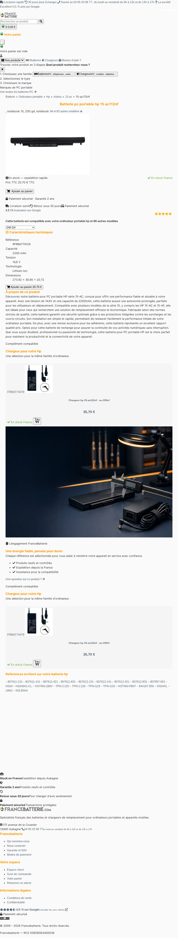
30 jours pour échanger (42, 2)
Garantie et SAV (17, 850)
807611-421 (50, 681)
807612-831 (139, 681)
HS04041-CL (24, 686)
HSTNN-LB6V (44, 686)
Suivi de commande (19, 874)
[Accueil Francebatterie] (25, 810)
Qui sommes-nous (18, 841)
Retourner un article (19, 882)
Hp (48, 96)
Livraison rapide (14, 2)
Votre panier (14, 878)
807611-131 (15, 681)
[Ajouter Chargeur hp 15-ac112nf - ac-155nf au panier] (37, 421)
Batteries (35, 60)
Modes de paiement (19, 854)
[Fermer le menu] (2, 69)
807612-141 (103, 681)
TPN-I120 (109, 686)
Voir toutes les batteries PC (17, 91)
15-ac (68, 96)
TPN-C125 (62, 686)
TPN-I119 (94, 686)
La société (164, 2)
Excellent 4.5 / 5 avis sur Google (20, 6)
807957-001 (157, 681)
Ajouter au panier (21, 191)
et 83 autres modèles (67, 111)
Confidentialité (16, 902)
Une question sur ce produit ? (24, 579)
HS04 (9, 686)
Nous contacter (16, 845)
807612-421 (121, 681)
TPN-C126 (78, 686)
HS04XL (162, 686)
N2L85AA (22, 690)
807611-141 (32, 681)
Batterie (10, 96)
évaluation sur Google (23, 210)
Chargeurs (51, 60)
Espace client (15, 869)
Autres (58, 96)
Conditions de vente (19, 898)
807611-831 (68, 681)
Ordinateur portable (31, 96)
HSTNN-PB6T (127, 686)
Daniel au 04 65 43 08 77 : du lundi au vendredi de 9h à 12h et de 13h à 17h (107, 2)
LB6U (9, 690)
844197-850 (146, 686)
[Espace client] (1, 55)
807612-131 (86, 681)
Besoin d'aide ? (71, 60)
